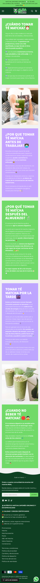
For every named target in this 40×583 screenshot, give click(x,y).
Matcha (4, 530)
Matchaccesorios (7, 533)
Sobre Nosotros (7, 541)
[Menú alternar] (3, 11)
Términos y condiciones (10, 548)
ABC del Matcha (7, 538)
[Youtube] (6, 500)
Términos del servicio (9, 559)
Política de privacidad (9, 551)
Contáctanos (6, 544)
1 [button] (18, 123)
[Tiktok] (11, 500)
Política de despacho (9, 556)
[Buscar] (32, 11)
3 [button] (22, 123)
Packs (4, 536)
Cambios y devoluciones (10, 553)
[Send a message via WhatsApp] (36, 579)
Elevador (25, 578)
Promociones (6, 528)
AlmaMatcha (23, 576)
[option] (20, 106)
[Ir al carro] (36, 11)
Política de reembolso (9, 561)
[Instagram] (8, 500)
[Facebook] (3, 500)
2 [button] (20, 123)
